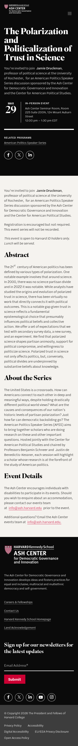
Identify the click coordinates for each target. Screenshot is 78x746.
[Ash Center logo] (17, 9)
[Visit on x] (19, 697)
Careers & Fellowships (18, 602)
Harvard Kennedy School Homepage (27, 619)
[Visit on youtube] (41, 697)
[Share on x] (19, 155)
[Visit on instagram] (51, 697)
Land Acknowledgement (20, 627)
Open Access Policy (16, 738)
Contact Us (11, 611)
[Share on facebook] (8, 155)
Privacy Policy (12, 725)
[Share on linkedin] (30, 155)
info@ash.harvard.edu (25, 507)
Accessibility (35, 725)
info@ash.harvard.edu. (44, 521)
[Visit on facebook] (8, 697)
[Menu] (70, 13)
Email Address (11, 660)
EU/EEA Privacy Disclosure (52, 731)
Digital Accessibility (16, 731)
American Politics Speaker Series (25, 143)
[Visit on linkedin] (30, 697)
